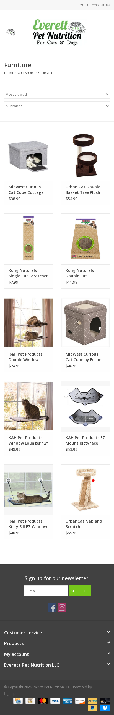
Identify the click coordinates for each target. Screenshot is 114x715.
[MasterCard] (42, 700)
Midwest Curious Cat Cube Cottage (26, 189)
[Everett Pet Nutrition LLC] (68, 31)
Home (9, 73)
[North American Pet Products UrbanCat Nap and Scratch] (85, 489)
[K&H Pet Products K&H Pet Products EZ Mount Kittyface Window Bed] (85, 406)
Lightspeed (13, 693)
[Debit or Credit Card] (104, 700)
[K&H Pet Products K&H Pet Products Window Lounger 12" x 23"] (28, 406)
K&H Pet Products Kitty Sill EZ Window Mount (28, 523)
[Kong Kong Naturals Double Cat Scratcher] (85, 238)
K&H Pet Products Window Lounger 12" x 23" (28, 440)
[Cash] (30, 700)
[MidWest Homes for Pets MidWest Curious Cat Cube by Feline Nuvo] (85, 322)
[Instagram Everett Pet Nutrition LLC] (62, 607)
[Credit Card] (17, 700)
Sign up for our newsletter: (57, 578)
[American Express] (67, 700)
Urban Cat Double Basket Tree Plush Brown (83, 189)
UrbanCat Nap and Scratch (84, 523)
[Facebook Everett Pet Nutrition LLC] (52, 607)
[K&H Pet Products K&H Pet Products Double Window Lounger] (28, 322)
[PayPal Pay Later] (92, 707)
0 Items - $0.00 (98, 4)
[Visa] (54, 700)
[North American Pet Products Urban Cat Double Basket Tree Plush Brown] (85, 155)
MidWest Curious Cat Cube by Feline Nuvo (83, 356)
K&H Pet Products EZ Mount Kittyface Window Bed (85, 440)
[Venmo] (104, 707)
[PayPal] (92, 700)
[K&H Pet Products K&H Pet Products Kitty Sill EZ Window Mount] (28, 489)
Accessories (27, 73)
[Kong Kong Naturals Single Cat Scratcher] (28, 238)
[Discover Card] (79, 700)
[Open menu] (11, 31)
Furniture (48, 73)
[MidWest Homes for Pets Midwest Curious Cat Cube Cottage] (28, 155)
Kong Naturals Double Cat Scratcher (80, 273)
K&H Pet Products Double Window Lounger (25, 356)
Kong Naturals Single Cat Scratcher (28, 273)
